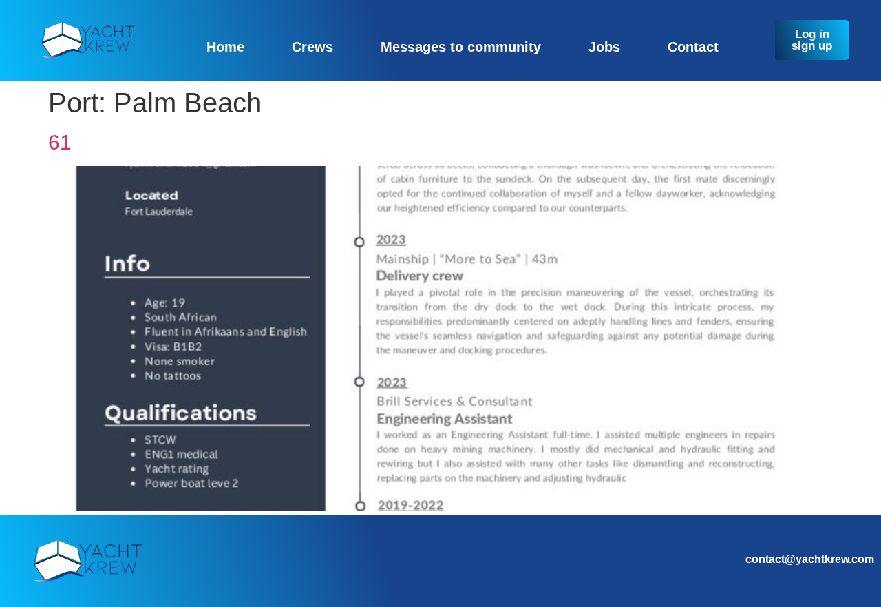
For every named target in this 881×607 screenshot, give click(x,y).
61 (60, 142)
